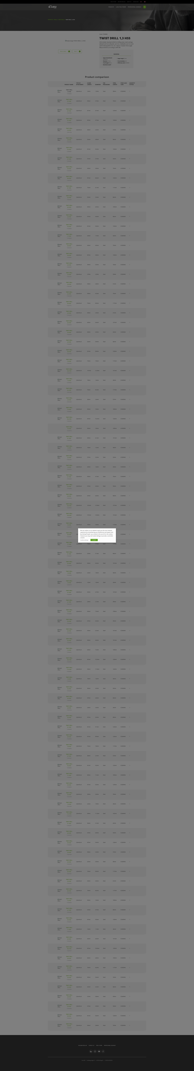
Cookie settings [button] (84, 540)
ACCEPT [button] (94, 540)
